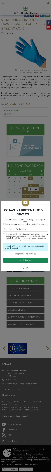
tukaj (31, 240)
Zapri (25, 268)
